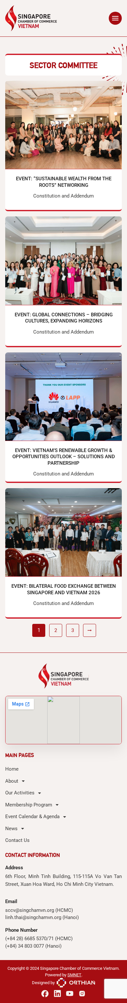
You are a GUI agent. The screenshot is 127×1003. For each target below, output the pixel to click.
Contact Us (17, 840)
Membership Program (28, 805)
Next (89, 630)
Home (12, 769)
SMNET (74, 974)
